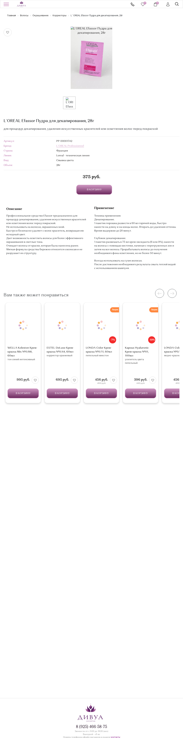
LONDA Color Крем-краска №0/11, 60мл (99, 350)
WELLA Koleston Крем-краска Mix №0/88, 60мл (22, 352)
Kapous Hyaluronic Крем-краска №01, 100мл (137, 352)
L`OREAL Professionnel (70, 146)
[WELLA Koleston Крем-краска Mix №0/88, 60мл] (23, 325)
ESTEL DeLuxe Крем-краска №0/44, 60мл (60, 350)
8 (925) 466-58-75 (132, 4)
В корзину (23, 393)
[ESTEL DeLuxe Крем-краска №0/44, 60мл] (62, 325)
